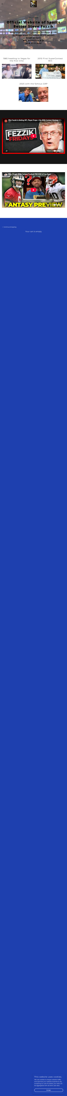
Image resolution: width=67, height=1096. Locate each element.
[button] (6, 4)
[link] (33, 4)
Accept (48, 1090)
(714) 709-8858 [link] (33, 18)
